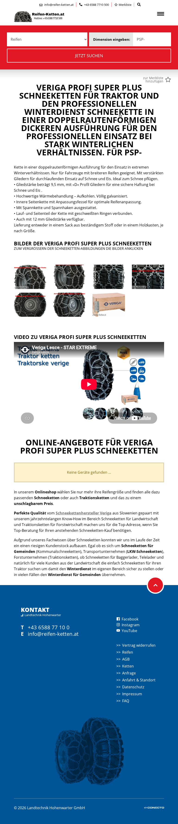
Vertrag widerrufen (139, 645)
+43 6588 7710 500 (96, 5)
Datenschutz (133, 687)
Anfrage (129, 673)
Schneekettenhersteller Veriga (83, 513)
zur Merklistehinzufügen (153, 79)
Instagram (130, 624)
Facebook (129, 619)
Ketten (128, 666)
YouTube (129, 630)
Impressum (132, 694)
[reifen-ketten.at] (48, 16)
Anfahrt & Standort (139, 680)
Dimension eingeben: (111, 39)
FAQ (125, 701)
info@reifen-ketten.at (53, 633)
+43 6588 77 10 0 (49, 627)
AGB (126, 659)
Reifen (127, 652)
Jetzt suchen (89, 55)
